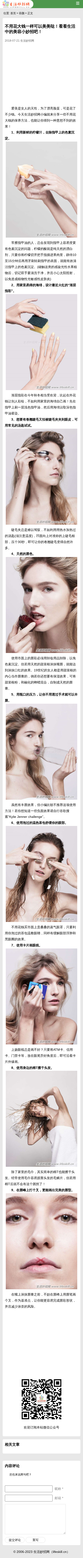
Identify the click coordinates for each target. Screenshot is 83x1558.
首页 (13, 13)
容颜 (21, 13)
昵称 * (59, 1489)
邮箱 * (59, 1498)
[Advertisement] (41, 75)
